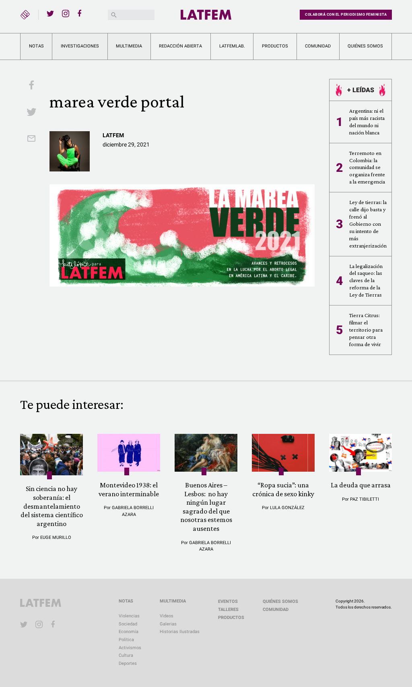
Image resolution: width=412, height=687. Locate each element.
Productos (275, 46)
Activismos (130, 647)
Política (126, 639)
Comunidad (318, 46)
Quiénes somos (365, 46)
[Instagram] (65, 13)
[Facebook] (80, 13)
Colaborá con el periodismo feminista (346, 14)
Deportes (128, 663)
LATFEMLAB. (232, 46)
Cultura (126, 655)
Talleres (228, 609)
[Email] (31, 139)
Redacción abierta (180, 46)
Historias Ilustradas (180, 631)
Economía (128, 631)
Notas (36, 46)
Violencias (129, 616)
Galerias (168, 624)
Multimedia (129, 46)
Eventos (228, 601)
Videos (166, 616)
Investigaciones (80, 46)
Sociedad (128, 624)
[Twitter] (50, 13)
